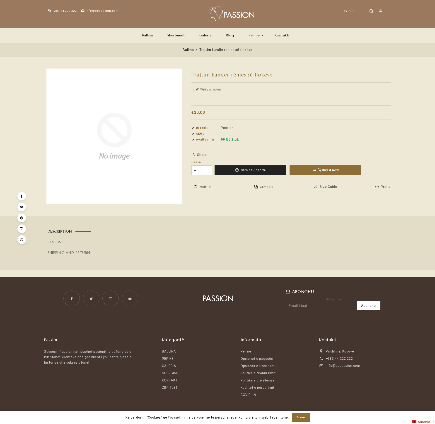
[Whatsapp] (21, 239)
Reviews (55, 242)
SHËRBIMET (171, 373)
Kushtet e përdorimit (257, 387)
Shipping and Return (69, 252)
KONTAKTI (170, 380)
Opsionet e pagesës (257, 358)
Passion (227, 128)
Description (60, 231)
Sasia (196, 162)
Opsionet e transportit (259, 366)
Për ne (246, 351)
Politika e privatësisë (258, 380)
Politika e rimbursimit (258, 373)
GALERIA (169, 366)
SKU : (200, 133)
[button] (423, 422)
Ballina (188, 50)
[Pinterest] (21, 218)
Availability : (206, 139)
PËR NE (168, 358)
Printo (385, 186)
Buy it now (330, 170)
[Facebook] (21, 196)
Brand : (202, 127)
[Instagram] (21, 228)
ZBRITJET (170, 387)
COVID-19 (248, 395)
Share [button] (201, 155)
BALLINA (169, 351)
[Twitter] (21, 207)
